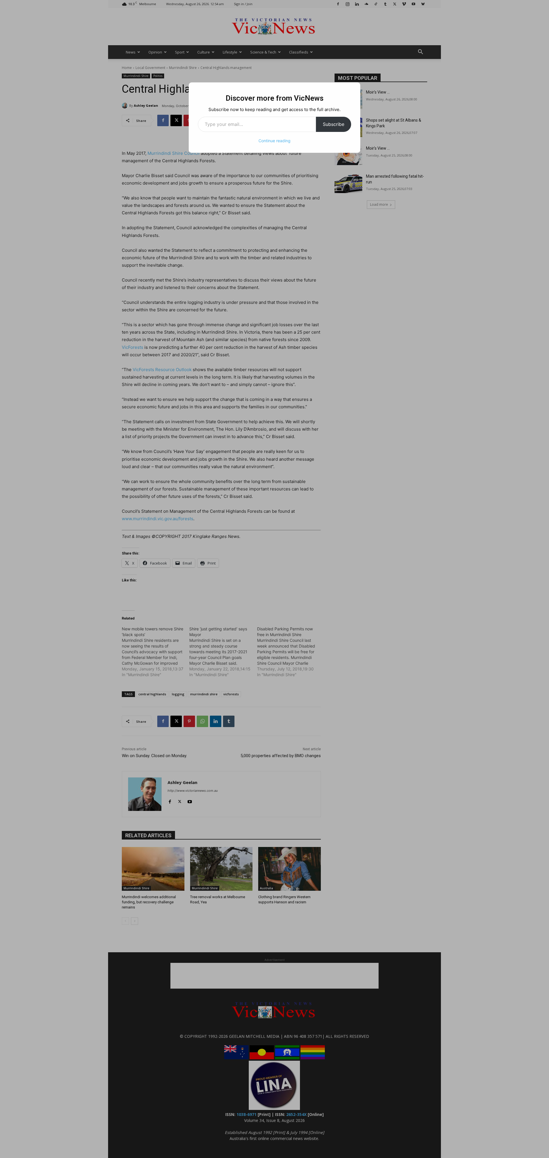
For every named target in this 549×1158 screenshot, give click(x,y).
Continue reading (274, 140)
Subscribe (333, 124)
